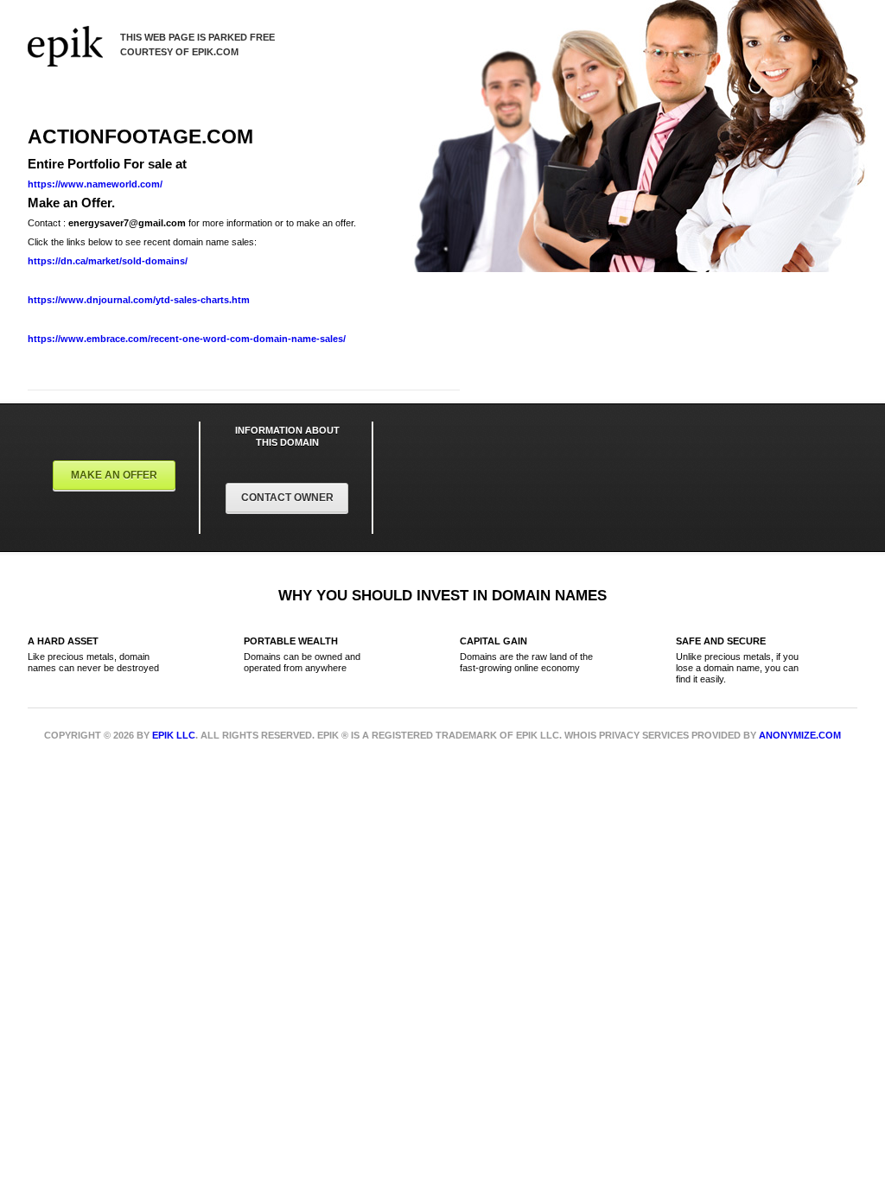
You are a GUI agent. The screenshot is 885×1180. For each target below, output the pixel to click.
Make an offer (114, 475)
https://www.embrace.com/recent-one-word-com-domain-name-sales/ (187, 338)
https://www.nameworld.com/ (95, 184)
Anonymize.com (800, 735)
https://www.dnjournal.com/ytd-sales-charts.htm (139, 300)
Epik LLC (173, 735)
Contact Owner (287, 498)
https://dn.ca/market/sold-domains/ (108, 261)
